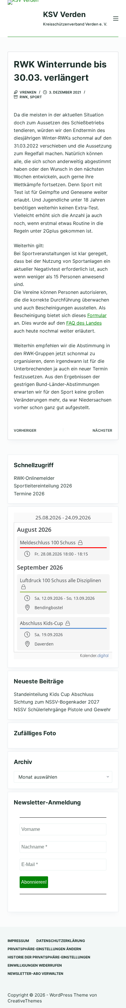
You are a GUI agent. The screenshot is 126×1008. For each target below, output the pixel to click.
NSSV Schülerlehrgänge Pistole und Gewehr (62, 709)
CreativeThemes (25, 1001)
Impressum (18, 940)
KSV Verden (64, 14)
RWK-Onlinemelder (34, 478)
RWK (24, 97)
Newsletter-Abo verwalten (35, 973)
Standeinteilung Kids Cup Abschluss (53, 694)
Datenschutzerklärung (60, 940)
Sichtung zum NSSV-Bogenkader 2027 (56, 702)
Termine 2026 (29, 494)
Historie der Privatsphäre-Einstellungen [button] (49, 957)
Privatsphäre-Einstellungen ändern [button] (44, 949)
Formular (97, 315)
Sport (36, 97)
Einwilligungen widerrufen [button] (35, 965)
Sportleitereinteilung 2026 (43, 486)
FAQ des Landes (84, 323)
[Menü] (115, 18)
